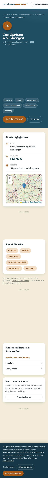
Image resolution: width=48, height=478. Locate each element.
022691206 (16, 158)
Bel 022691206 (16, 119)
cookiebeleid (8, 461)
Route (36, 119)
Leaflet (24, 202)
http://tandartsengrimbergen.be (24, 168)
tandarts (16, 4)
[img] (24, 188)
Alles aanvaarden (13, 473)
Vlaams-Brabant (25, 14)
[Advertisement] (24, 72)
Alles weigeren (25, 467)
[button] (24, 186)
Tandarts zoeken (10, 14)
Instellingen (8, 467)
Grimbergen (39, 14)
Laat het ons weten (20, 281)
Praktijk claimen (24, 397)
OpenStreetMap (35, 202)
